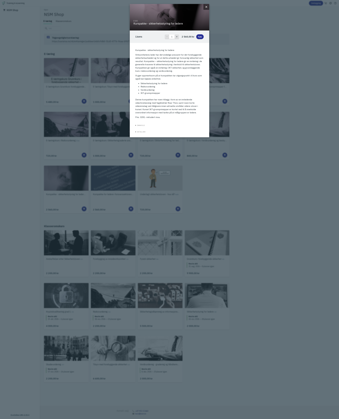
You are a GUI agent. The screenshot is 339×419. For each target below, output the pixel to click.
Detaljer (141, 132)
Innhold (141, 125)
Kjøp (200, 37)
